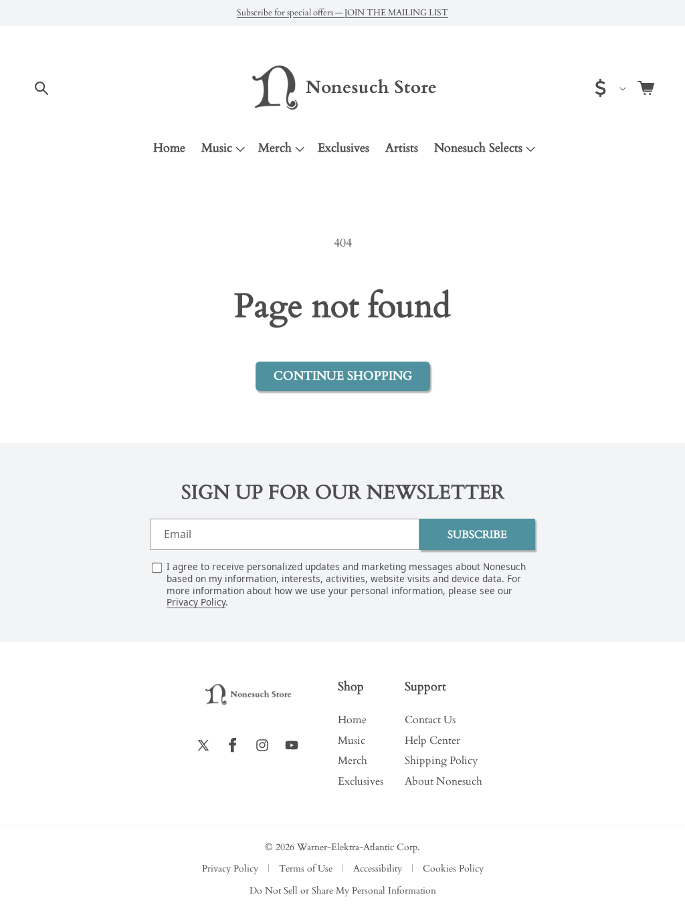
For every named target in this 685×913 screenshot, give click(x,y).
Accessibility (377, 869)
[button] (41, 88)
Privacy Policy (196, 602)
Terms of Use (305, 869)
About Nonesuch (443, 781)
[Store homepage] (247, 694)
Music (216, 148)
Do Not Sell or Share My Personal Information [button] (343, 891)
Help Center (432, 740)
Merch (275, 148)
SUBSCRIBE (477, 534)
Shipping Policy (441, 760)
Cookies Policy (453, 869)
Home (352, 719)
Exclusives (360, 781)
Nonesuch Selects (478, 148)
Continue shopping (343, 376)
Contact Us (430, 719)
